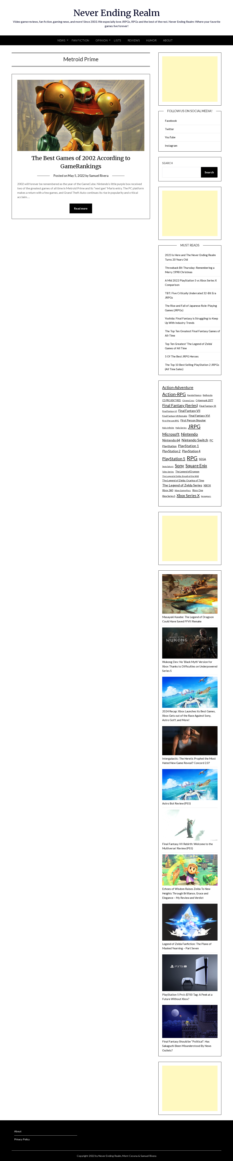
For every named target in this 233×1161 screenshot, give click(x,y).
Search (167, 163)
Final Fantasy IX (207, 406)
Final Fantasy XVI (199, 415)
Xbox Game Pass (183, 490)
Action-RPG (174, 394)
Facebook (171, 120)
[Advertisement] (190, 79)
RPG (192, 458)
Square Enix (196, 465)
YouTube (170, 137)
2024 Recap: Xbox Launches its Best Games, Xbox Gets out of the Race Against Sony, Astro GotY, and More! (188, 716)
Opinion (102, 40)
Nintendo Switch (194, 440)
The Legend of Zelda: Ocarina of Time (183, 480)
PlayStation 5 (173, 458)
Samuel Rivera (98, 176)
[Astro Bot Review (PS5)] (190, 785)
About (168, 40)
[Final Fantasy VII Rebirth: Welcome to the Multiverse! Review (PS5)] (190, 826)
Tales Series (168, 471)
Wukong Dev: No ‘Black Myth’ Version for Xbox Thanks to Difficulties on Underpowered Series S (189, 666)
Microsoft (170, 434)
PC (211, 440)
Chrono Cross (188, 400)
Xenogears (206, 496)
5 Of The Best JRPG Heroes (182, 356)
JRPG (194, 426)
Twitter (169, 129)
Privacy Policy (22, 1139)
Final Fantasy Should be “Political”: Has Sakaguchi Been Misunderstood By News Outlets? (186, 1046)
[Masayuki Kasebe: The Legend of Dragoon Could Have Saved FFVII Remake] (190, 594)
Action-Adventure (177, 387)
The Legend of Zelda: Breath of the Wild (180, 476)
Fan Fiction (80, 40)
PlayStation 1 (188, 446)
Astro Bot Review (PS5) (176, 803)
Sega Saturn (167, 466)
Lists (117, 40)
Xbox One (197, 490)
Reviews (134, 40)
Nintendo (189, 434)
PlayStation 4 (191, 451)
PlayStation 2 (171, 451)
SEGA (202, 459)
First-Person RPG (170, 420)
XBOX (207, 485)
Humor (151, 40)
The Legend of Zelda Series (182, 485)
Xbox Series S (168, 496)
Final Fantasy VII (189, 411)
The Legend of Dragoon (187, 471)
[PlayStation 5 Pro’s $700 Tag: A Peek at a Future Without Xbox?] (190, 973)
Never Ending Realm (116, 12)
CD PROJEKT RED (171, 400)
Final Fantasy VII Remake (174, 416)
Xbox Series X (188, 495)
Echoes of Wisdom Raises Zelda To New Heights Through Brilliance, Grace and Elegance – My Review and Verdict (186, 893)
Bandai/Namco (194, 395)
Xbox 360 (167, 490)
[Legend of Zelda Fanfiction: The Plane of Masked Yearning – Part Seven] (190, 923)
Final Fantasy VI (169, 411)
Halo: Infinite (168, 427)
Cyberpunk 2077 (204, 400)
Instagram (171, 145)
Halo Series (181, 427)
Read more (81, 208)
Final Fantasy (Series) (180, 405)
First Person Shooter (193, 420)
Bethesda (207, 395)
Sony (179, 465)
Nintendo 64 (171, 440)
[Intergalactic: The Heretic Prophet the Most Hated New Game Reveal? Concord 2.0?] (190, 741)
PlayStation (169, 446)
